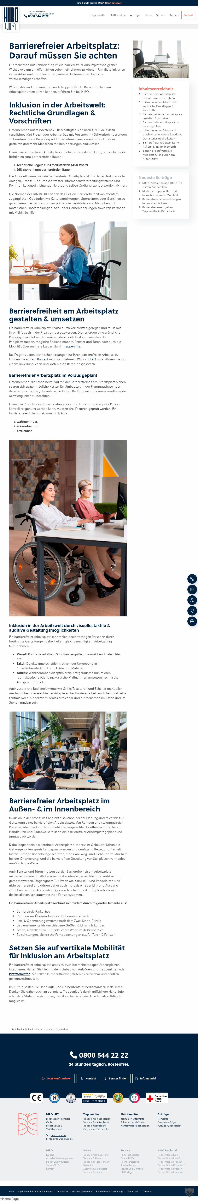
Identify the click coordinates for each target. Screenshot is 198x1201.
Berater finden (117, 1078)
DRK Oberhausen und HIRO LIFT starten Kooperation (162, 185)
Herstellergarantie (129, 1161)
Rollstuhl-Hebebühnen (132, 1122)
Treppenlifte (71, 346)
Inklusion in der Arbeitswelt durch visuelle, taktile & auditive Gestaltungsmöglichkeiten (162, 134)
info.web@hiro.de (63, 1138)
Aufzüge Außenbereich (169, 1125)
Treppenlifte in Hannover (170, 1172)
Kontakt (42, 359)
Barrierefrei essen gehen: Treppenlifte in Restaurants (158, 209)
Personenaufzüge (167, 1122)
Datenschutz (132, 1191)
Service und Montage (131, 1168)
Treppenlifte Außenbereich (97, 1122)
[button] (189, 1192)
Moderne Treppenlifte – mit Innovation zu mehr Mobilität (160, 193)
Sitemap (147, 1191)
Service (160, 15)
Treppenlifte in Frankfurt (170, 1158)
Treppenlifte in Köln (168, 1154)
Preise (148, 15)
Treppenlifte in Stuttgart (170, 1161)
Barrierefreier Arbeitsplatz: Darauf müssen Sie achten (159, 96)
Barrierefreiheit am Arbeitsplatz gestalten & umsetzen (162, 116)
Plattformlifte (118, 15)
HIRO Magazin (127, 1172)
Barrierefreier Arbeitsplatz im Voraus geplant (161, 124)
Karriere (50, 1154)
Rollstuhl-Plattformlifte (132, 1118)
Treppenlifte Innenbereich (96, 1118)
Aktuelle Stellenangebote (59, 1158)
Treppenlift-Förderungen (96, 1161)
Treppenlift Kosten (92, 1158)
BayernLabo (89, 1165)
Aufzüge (135, 15)
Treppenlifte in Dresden (170, 1168)
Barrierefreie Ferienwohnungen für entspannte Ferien (161, 201)
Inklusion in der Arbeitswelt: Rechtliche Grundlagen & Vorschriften (160, 106)
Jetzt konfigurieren (59, 1078)
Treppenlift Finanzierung (95, 1154)
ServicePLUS (53, 1165)
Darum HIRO (127, 1158)
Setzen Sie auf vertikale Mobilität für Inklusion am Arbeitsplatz (159, 155)
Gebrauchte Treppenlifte (96, 1129)
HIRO (92, 359)
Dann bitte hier (113, 3)
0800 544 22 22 (102, 1055)
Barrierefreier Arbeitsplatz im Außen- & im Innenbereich (161, 144)
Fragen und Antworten (57, 1161)
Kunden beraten (128, 1165)
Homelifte (163, 1118)
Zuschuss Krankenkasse (95, 1168)
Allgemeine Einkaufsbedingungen (35, 1191)
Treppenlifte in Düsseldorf (171, 1165)
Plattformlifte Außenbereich (134, 1125)
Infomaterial (147, 1078)
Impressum (62, 1191)
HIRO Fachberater (129, 1154)
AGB (11, 1191)
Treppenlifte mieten (93, 1172)
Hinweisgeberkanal (82, 1191)
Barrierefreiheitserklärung (109, 1191)
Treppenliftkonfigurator (95, 1125)
